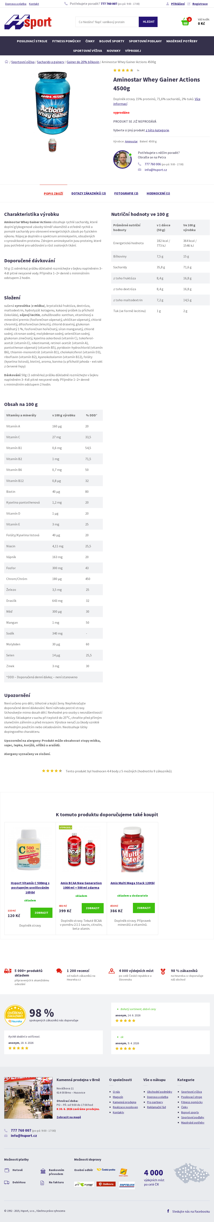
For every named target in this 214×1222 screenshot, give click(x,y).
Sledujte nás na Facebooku (191, 1211)
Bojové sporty (111, 41)
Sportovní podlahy (145, 41)
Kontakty (118, 1112)
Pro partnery (155, 1102)
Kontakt (34, 3)
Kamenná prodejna (124, 1102)
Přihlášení (178, 4)
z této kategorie (157, 130)
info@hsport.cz (156, 170)
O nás (116, 1092)
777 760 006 (153, 164)
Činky (89, 41)
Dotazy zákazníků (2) (88, 193)
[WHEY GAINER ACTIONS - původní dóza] (52, 145)
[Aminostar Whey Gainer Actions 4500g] (52, 136)
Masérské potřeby (181, 41)
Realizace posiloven (125, 1107)
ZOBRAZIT (41, 913)
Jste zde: (6, 62)
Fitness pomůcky (66, 41)
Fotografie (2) (126, 193)
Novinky (113, 51)
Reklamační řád (156, 1107)
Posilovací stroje (32, 41)
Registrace (200, 4)
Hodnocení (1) (158, 193)
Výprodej (133, 51)
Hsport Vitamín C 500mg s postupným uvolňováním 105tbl (30, 887)
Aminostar (131, 141)
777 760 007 (109, 3)
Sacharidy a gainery (50, 62)
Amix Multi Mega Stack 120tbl (133, 883)
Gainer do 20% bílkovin (83, 62)
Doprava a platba (15, 3)
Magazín (118, 1097)
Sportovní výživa (87, 51)
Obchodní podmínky (159, 1092)
